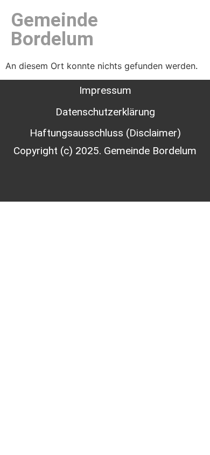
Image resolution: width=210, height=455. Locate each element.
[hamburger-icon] (179, 30)
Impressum (105, 90)
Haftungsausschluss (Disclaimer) (105, 133)
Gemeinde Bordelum (54, 29)
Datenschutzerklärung (105, 112)
